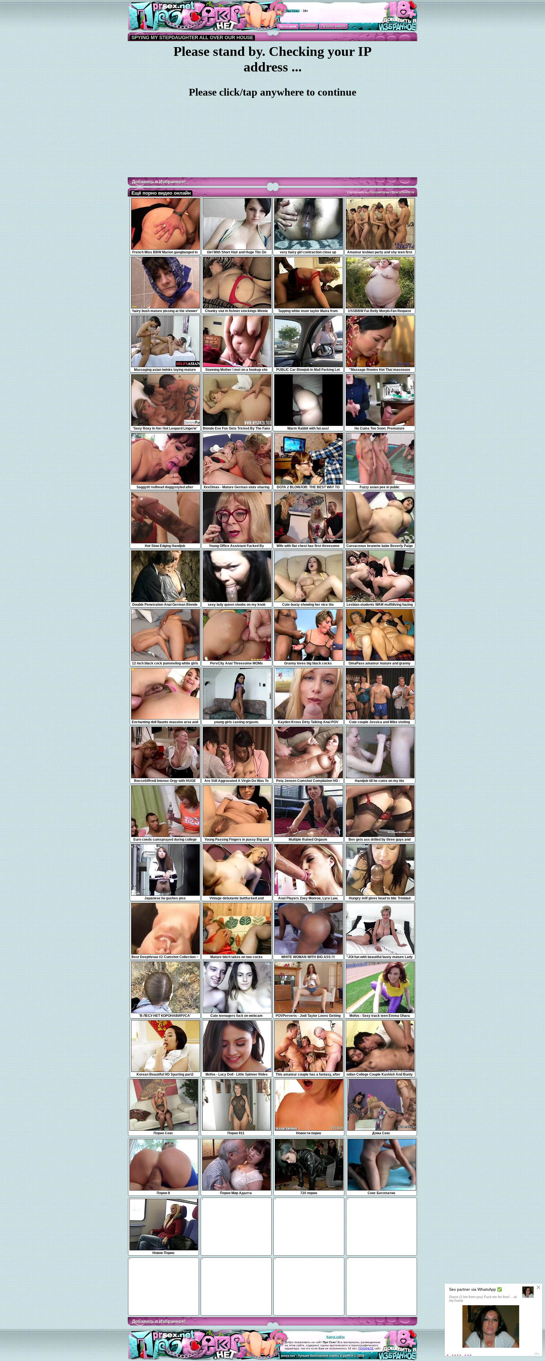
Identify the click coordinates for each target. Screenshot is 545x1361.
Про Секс (292, 10)
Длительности (403, 192)
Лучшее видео (333, 26)
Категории (287, 26)
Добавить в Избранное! (159, 181)
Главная (309, 26)
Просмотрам (379, 192)
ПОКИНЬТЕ (366, 1348)
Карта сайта (335, 1337)
